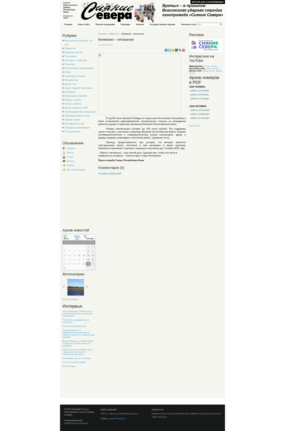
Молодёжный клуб (74, 123)
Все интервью (69, 366)
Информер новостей (75, 95)
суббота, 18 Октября (199, 114)
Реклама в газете (189, 24)
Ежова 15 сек (208, 71)
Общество (70, 48)
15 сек (206, 66)
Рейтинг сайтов (72, 99)
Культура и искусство (75, 60)
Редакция (125, 24)
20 (79, 260)
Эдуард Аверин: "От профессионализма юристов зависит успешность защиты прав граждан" (79, 333)
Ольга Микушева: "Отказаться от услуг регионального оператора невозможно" (78, 313)
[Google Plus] (183, 50)
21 (83, 260)
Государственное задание (162, 24)
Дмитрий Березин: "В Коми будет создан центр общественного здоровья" (78, 343)
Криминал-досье (73, 52)
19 (74, 260)
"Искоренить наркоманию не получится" (76, 321)
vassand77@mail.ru (116, 418)
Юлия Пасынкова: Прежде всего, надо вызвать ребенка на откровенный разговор (78, 352)
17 (65, 260)
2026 (77, 238)
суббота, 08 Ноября (199, 95)
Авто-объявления (76, 169)
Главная (68, 24)
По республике (72, 131)
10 (65, 255)
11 (69, 255)
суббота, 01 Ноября (199, 98)
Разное (70, 165)
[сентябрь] (89, 237)
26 (74, 264)
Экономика (70, 56)
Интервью (69, 92)
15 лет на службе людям (74, 362)
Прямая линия (72, 119)
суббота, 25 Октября (199, 110)
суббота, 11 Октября (199, 118)
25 (69, 264)
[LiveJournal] (180, 50)
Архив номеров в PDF (76, 107)
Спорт (67, 72)
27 (79, 264)
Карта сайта (84, 24)
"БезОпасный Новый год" (74, 326)
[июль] (67, 237)
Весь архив (194, 126)
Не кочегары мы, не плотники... (77, 358)
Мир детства (71, 80)
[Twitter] (169, 50)
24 (65, 264)
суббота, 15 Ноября (199, 91)
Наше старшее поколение (78, 88)
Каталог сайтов (72, 103)
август (77, 236)
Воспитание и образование (79, 68)
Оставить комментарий (109, 173)
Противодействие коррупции (79, 111)
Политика (69, 64)
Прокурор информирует (77, 127)
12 (74, 255)
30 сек (214, 66)
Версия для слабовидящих (208, 2)
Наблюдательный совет (77, 115)
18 (69, 260)
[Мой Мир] (176, 50)
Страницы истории (74, 76)
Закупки (140, 24)
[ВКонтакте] (166, 50)
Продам (71, 148)
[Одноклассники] (173, 50)
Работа (70, 161)
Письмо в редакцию (105, 24)
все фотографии (70, 299)
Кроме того (70, 84)
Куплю (70, 152)
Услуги (70, 156)
